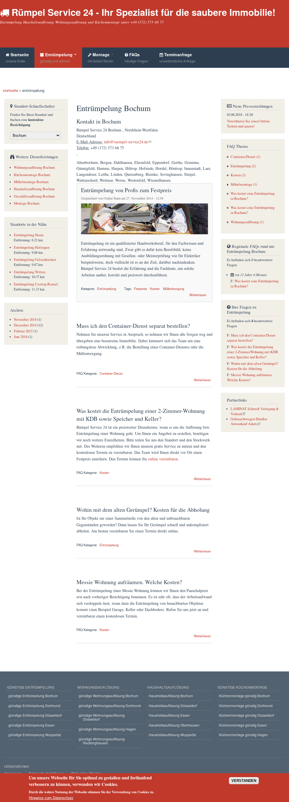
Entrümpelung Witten (29, 272)
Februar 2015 (23, 331)
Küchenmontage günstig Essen (243, 725)
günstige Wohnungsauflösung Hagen (107, 729)
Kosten (155, 288)
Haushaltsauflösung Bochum (34, 189)
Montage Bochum (27, 203)
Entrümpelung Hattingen (31, 247)
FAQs (136, 57)
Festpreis (140, 288)
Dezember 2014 (25, 325)
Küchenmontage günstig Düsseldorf (246, 715)
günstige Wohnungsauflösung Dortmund (110, 705)
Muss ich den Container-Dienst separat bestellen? (133, 326)
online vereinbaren (163, 458)
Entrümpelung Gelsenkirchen (35, 259)
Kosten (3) (238, 175)
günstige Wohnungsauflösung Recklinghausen (102, 740)
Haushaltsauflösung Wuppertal (172, 734)
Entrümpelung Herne (29, 235)
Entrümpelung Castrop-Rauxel (36, 284)
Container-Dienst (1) (245, 156)
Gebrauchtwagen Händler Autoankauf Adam (249, 421)
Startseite (17, 57)
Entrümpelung (57, 57)
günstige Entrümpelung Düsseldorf (35, 715)
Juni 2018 (20, 336)
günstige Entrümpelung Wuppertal (34, 734)
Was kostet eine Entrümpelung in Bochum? (253, 196)
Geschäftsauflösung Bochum (34, 196)
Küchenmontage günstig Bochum (244, 695)
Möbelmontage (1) (244, 184)
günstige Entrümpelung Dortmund (34, 705)
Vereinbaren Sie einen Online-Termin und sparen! (249, 124)
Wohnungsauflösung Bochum (34, 167)
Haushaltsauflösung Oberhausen (174, 725)
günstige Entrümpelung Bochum (33, 695)
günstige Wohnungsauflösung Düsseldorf (102, 717)
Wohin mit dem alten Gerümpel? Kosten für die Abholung (143, 509)
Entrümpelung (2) (243, 166)
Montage (100, 57)
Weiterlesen (197, 294)
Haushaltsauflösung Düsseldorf (173, 705)
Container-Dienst (111, 373)
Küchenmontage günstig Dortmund (246, 705)
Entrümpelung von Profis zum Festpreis (126, 190)
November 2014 (25, 319)
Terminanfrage (177, 57)
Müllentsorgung (173, 288)
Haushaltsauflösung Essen (169, 715)
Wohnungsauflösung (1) (247, 222)
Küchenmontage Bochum (32, 174)
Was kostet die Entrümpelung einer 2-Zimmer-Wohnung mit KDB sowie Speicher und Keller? (140, 414)
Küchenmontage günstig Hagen (243, 734)
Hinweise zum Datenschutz (51, 798)
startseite (10, 90)
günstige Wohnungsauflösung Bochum (108, 695)
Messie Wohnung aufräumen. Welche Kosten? (129, 582)
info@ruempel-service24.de (126, 141)
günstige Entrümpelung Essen (31, 725)
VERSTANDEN (243, 781)
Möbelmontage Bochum (31, 181)
